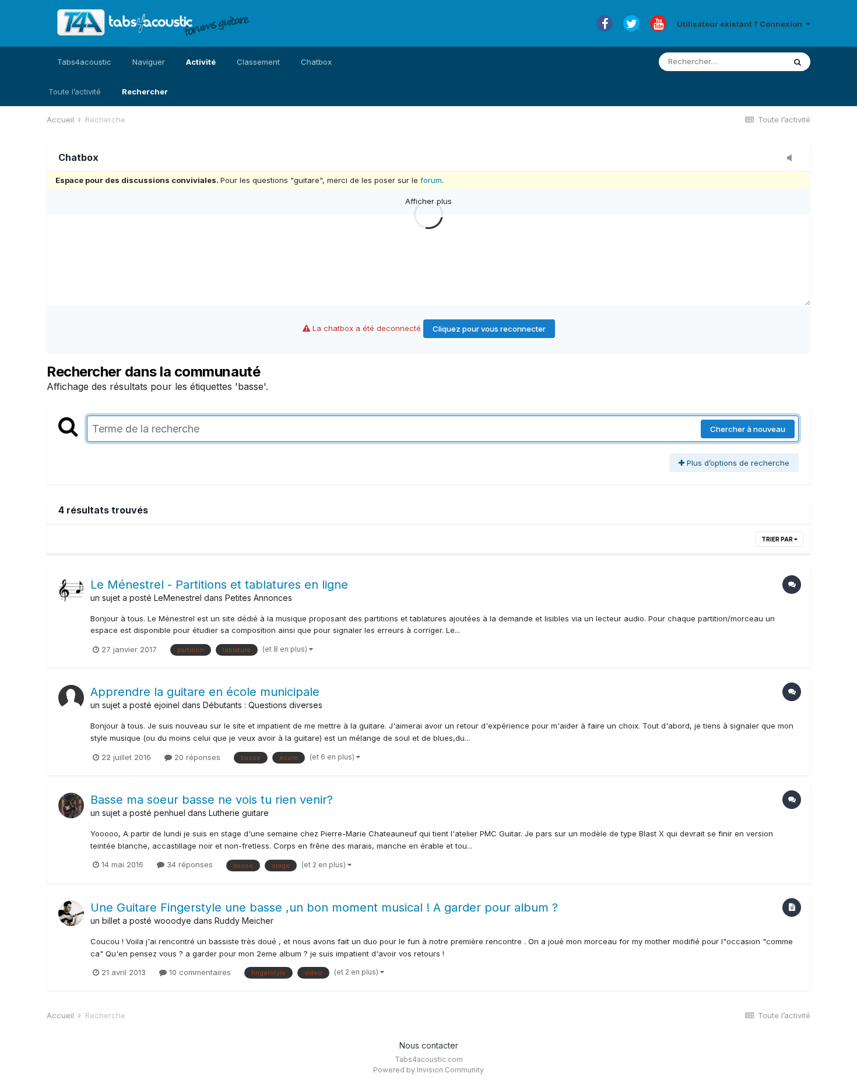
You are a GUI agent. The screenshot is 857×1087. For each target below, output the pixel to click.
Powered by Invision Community (428, 1069)
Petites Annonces (258, 598)
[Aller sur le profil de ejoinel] (71, 697)
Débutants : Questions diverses (262, 705)
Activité (201, 61)
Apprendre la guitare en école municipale (204, 692)
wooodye (172, 921)
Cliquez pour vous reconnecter (489, 328)
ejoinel (167, 705)
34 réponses (188, 864)
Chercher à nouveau (747, 429)
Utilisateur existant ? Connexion (741, 24)
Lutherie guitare (239, 813)
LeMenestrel (178, 598)
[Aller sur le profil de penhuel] (71, 805)
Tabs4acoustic (84, 61)
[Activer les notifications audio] (793, 158)
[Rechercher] (797, 61)
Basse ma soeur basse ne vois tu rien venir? (211, 800)
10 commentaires (199, 972)
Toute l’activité (74, 91)
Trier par (777, 539)
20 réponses (196, 757)
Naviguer (148, 61)
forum (431, 180)
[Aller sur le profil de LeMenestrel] (71, 590)
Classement (258, 61)
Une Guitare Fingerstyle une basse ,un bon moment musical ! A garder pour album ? (324, 907)
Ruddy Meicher (244, 921)
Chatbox (316, 61)
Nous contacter (428, 1045)
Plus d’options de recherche (736, 462)
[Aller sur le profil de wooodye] (71, 913)
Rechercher (145, 91)
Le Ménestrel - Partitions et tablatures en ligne (219, 585)
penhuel (169, 813)
